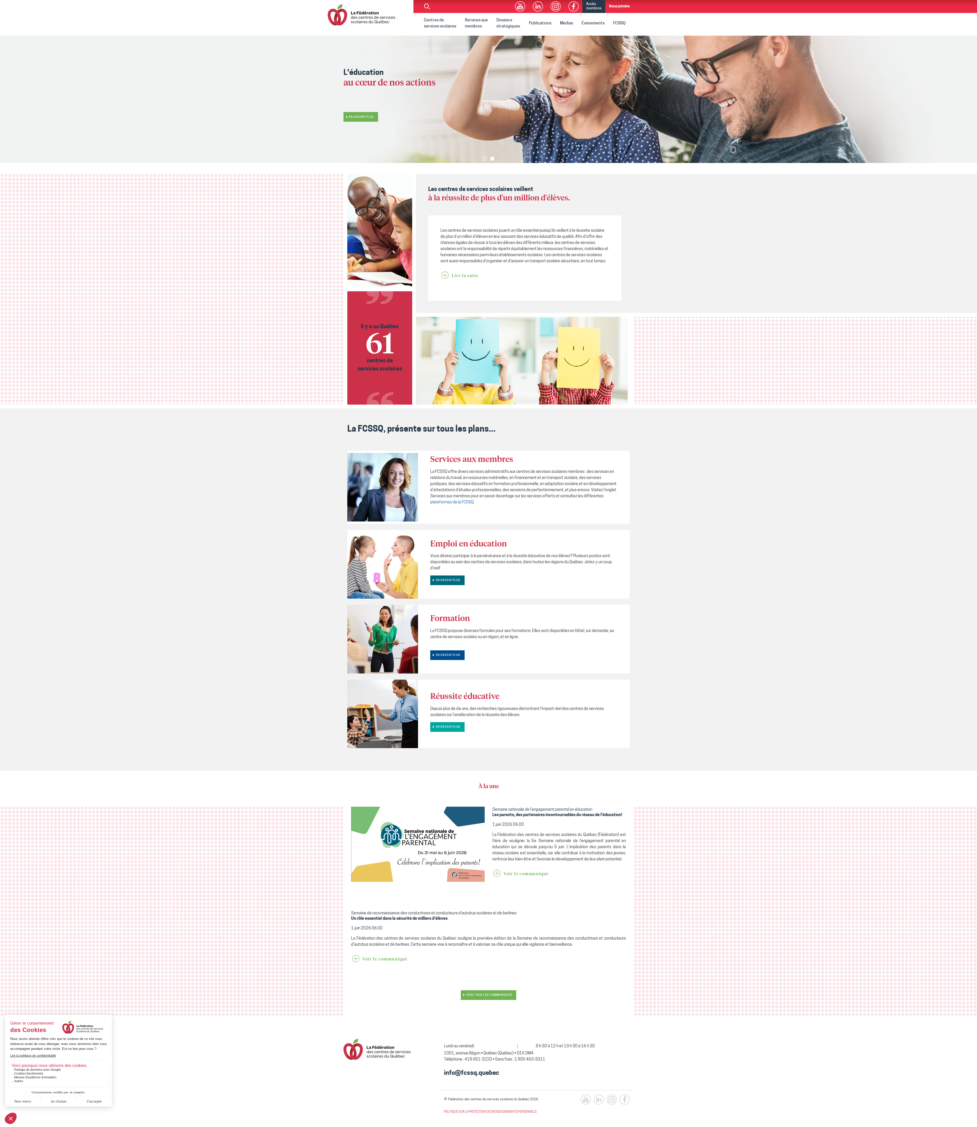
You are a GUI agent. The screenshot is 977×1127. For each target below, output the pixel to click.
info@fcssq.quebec (471, 1073)
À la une (488, 786)
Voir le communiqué (526, 874)
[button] (485, 158)
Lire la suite (465, 276)
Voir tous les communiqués (489, 995)
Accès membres (593, 6)
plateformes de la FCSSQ (452, 502)
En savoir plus (361, 114)
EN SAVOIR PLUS (448, 580)
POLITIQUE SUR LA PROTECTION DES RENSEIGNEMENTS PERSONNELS (490, 1112)
